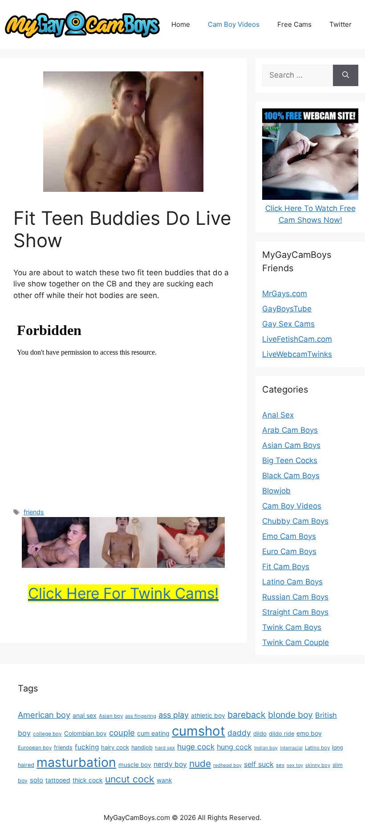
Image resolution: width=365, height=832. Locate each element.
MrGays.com (284, 293)
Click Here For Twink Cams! (123, 593)
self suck (259, 764)
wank (164, 780)
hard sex (165, 748)
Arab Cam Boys (290, 430)
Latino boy (317, 748)
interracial (291, 748)
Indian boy (266, 748)
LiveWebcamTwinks (297, 354)
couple (122, 732)
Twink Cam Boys (291, 627)
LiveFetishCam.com (297, 339)
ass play (173, 715)
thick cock (88, 780)
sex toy (295, 765)
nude (200, 763)
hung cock (234, 746)
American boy (44, 715)
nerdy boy (170, 764)
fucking (87, 747)
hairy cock (115, 747)
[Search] (345, 75)
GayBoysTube (287, 308)
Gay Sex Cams (288, 323)
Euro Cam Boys (289, 551)
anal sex (85, 715)
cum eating (153, 733)
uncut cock (129, 779)
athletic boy (208, 715)
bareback (246, 714)
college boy (47, 734)
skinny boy (317, 765)
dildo (260, 733)
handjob (142, 747)
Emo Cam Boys (289, 536)
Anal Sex (278, 414)
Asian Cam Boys (291, 445)
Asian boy (111, 716)
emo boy (309, 733)
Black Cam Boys (291, 475)
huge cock (196, 746)
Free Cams (294, 24)
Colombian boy (85, 733)
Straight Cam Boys (295, 612)
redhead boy (227, 765)
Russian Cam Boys (295, 596)
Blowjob (276, 490)
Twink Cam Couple (295, 642)
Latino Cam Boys (292, 581)
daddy (239, 732)
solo (36, 780)
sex (280, 765)
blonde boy (290, 714)
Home (180, 24)
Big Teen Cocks (289, 460)
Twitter (340, 24)
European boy (35, 748)
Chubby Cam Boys (295, 521)
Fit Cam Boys (285, 566)
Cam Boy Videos (234, 24)
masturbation (76, 762)
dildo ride (281, 733)
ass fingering (140, 716)
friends (34, 512)
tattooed (57, 780)
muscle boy (134, 764)
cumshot (198, 731)
